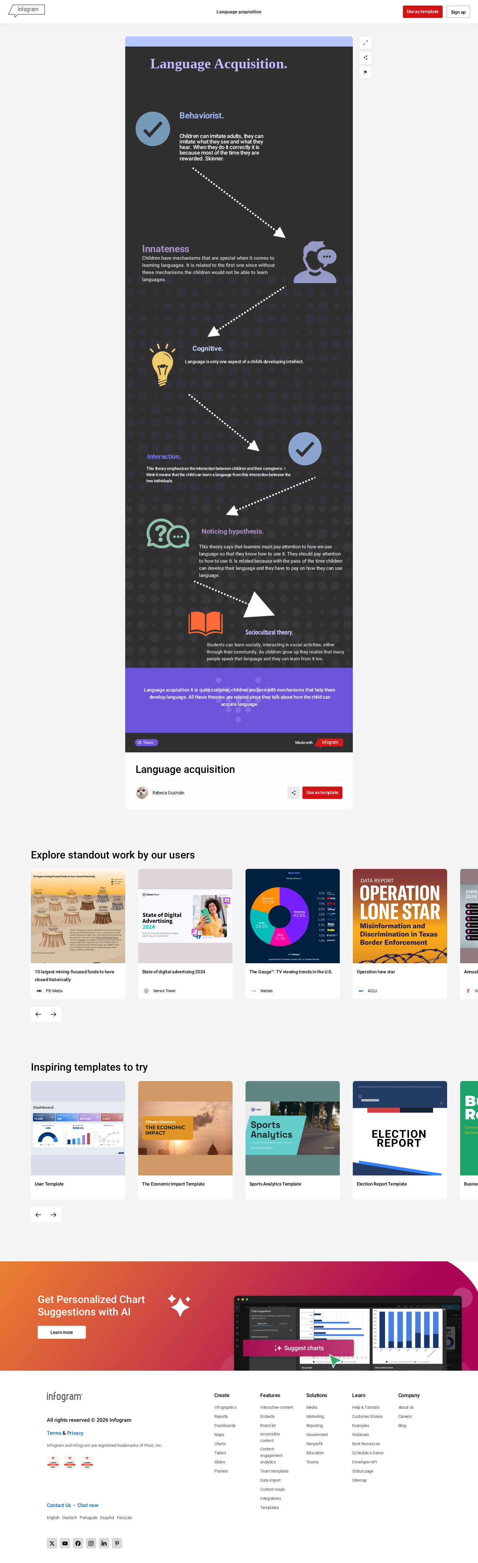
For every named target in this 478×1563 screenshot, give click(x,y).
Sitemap (359, 1480)
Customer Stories (367, 1416)
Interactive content (276, 1407)
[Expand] (365, 42)
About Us (406, 1407)
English (53, 1517)
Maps (219, 1434)
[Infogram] (26, 12)
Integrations (270, 1498)
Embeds (267, 1416)
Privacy (75, 1433)
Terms (54, 1433)
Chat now (88, 1505)
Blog (402, 1425)
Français (124, 1517)
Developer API (364, 1462)
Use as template (423, 11)
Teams (312, 1462)
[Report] (365, 72)
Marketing (315, 1416)
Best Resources (366, 1443)
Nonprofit (314, 1443)
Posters (221, 1471)
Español (107, 1517)
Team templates (274, 1471)
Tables (220, 1452)
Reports (221, 1416)
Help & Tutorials (365, 1407)
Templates (269, 1507)
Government (317, 1434)
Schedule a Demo (367, 1452)
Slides (219, 1462)
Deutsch (69, 1517)
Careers (405, 1416)
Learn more (61, 1332)
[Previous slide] (38, 1014)
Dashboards (225, 1425)
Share (148, 742)
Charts (220, 1443)
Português (89, 1517)
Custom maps (272, 1489)
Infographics (225, 1407)
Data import (270, 1480)
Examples (360, 1425)
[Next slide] (53, 1014)
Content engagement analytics (271, 1455)
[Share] (365, 57)
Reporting (314, 1425)
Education (315, 1452)
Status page (362, 1471)
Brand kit (267, 1425)
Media (311, 1407)
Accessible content (270, 1437)
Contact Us (59, 1505)
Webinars (360, 1434)
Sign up (458, 12)
